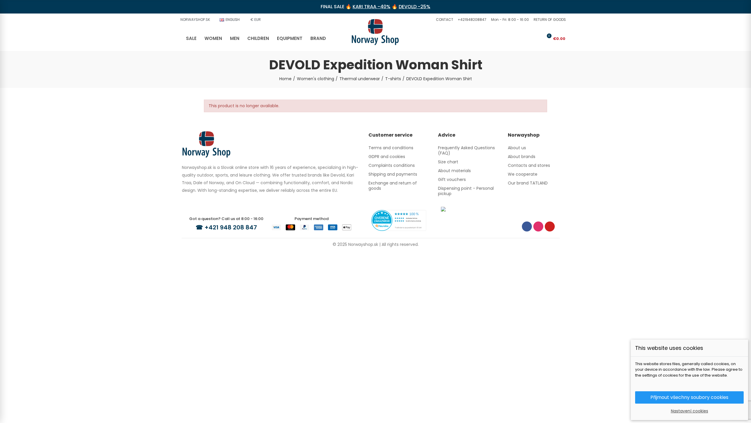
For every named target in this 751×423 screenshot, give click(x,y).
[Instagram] (538, 226)
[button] (444, 20)
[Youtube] (550, 226)
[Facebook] (527, 226)
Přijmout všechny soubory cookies (689, 397)
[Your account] (537, 38)
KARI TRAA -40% (371, 6)
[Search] (528, 38)
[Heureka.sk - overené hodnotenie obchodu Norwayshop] (398, 220)
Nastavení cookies (689, 411)
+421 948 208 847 (230, 227)
